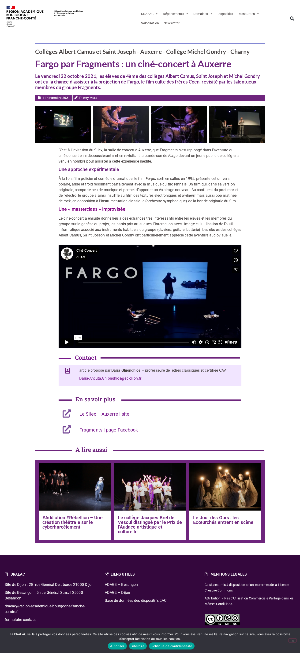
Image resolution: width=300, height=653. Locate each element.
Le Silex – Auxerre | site (104, 414)
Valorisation (150, 23)
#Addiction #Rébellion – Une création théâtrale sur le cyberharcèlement (72, 522)
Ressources (246, 14)
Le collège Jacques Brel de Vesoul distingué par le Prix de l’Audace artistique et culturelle (150, 524)
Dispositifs (225, 14)
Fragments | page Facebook (108, 430)
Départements (173, 14)
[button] (292, 18)
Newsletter (172, 23)
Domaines (200, 14)
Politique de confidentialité (171, 646)
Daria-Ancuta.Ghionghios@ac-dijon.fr (110, 378)
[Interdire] (292, 640)
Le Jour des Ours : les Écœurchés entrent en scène (223, 520)
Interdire (137, 646)
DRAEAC (147, 14)
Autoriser (117, 646)
